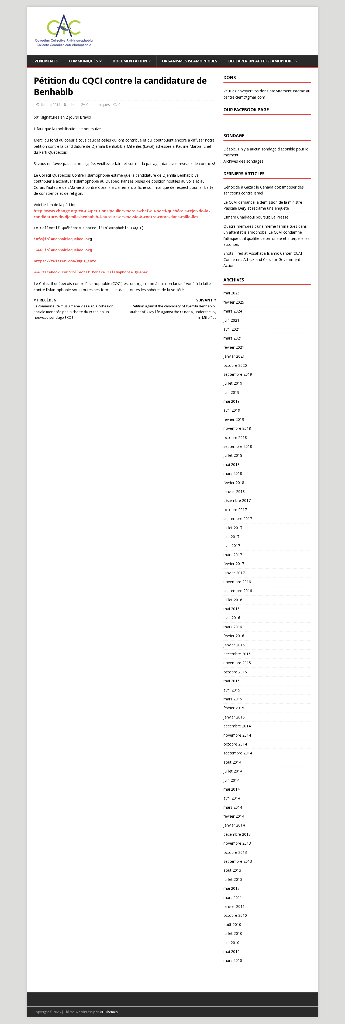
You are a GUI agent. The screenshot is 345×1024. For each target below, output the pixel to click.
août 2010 (232, 924)
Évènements (45, 60)
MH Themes (108, 1012)
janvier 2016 (234, 644)
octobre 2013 (235, 852)
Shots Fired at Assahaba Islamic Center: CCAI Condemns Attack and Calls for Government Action (262, 259)
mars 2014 (232, 807)
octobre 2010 (235, 915)
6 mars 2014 (50, 104)
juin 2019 (231, 392)
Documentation (130, 60)
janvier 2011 (234, 906)
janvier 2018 (234, 491)
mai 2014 (231, 789)
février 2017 (233, 563)
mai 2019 (231, 401)
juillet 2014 (232, 771)
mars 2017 (232, 554)
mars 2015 (232, 698)
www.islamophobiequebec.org (64, 250)
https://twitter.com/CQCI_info (65, 261)
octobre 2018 (235, 437)
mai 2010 (231, 951)
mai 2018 (231, 464)
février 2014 (233, 816)
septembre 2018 (237, 446)
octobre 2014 (235, 744)
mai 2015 (231, 680)
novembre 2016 (237, 581)
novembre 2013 (237, 843)
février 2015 (233, 707)
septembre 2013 (237, 861)
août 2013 (232, 870)
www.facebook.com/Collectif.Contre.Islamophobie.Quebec (91, 272)
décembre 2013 (237, 834)
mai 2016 (231, 608)
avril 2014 (231, 798)
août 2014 (232, 762)
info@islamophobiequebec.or (62, 239)
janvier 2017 (234, 572)
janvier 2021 (234, 356)
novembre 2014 (237, 735)
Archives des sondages (243, 161)
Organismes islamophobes (189, 60)
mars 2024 (232, 311)
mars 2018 (232, 473)
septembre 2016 (237, 590)
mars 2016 (232, 626)
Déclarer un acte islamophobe (261, 60)
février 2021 (233, 347)
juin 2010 (231, 942)
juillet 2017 (232, 527)
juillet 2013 (232, 879)
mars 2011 (232, 897)
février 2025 (233, 302)
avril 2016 (231, 617)
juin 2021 (231, 320)
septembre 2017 (237, 518)
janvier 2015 (234, 717)
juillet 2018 (232, 455)
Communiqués (83, 60)
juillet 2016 (232, 599)
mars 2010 (232, 960)
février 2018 (233, 482)
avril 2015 (231, 690)
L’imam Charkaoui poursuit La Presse (255, 217)
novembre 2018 (237, 428)
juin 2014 (231, 780)
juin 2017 (231, 536)
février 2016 (233, 635)
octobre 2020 (235, 365)
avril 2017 (231, 545)
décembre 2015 (237, 653)
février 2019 (233, 419)
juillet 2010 (232, 933)
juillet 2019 (232, 383)
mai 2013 (231, 888)
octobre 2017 (235, 509)
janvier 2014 (234, 825)
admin (72, 104)
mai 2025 (231, 293)
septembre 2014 (237, 753)
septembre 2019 (237, 374)
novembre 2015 (237, 662)
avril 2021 (231, 329)
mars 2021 (232, 338)
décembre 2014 (237, 725)
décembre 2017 (237, 500)
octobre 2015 (235, 671)
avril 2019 (231, 410)
